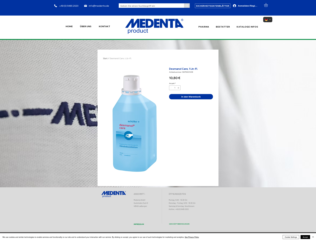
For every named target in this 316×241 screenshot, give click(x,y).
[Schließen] (313, 237)
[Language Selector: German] (267, 19)
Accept (305, 237)
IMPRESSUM (139, 224)
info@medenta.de (99, 6)
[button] (268, 5)
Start (105, 58)
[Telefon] (55, 5)
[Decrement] (171, 88)
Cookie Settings (291, 237)
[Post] (85, 5)
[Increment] (178, 88)
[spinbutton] (175, 88)
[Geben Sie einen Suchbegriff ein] (187, 5)
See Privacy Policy (192, 237)
